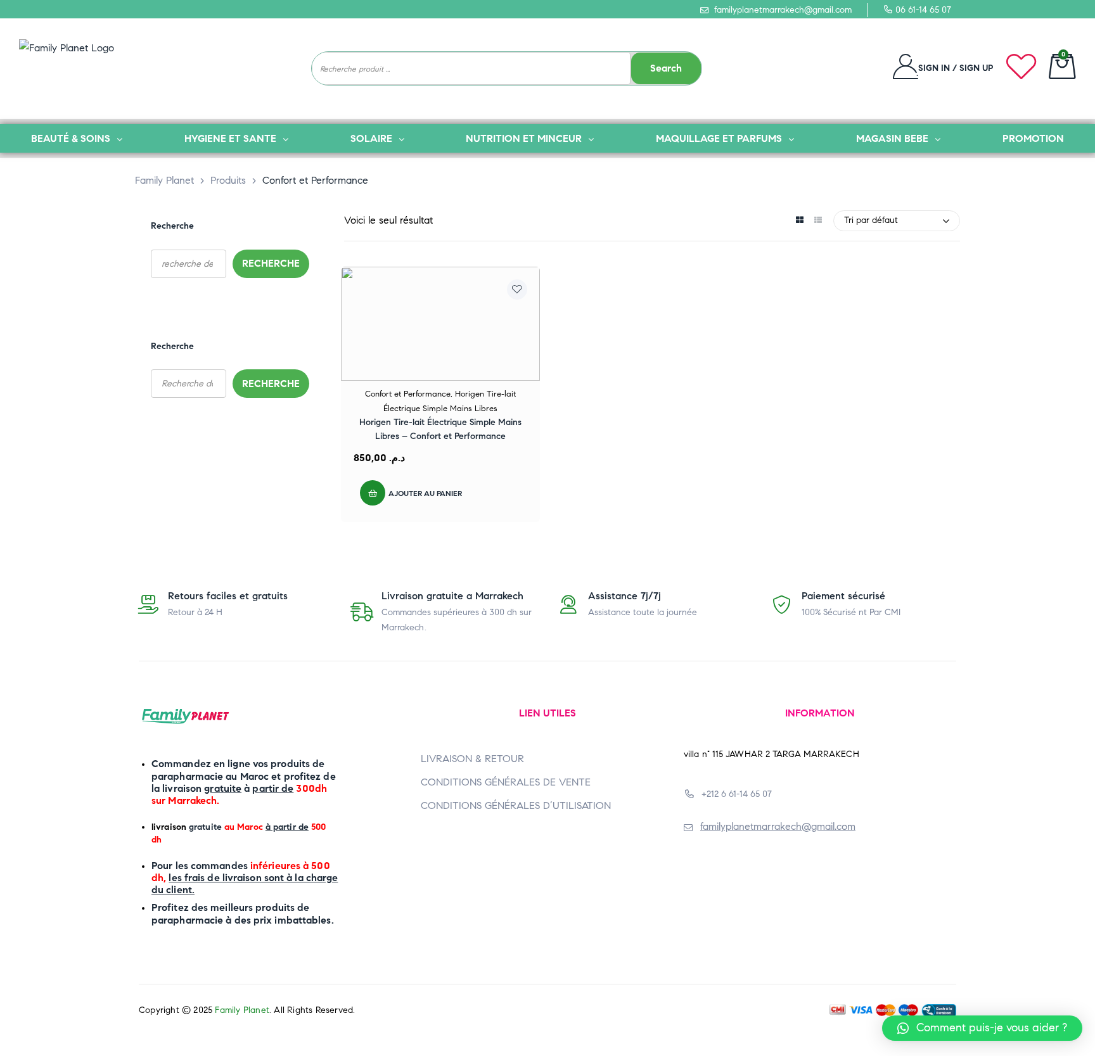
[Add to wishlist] (517, 289)
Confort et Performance (408, 394)
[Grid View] (799, 220)
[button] (982, 1028)
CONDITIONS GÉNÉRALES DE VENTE (506, 782)
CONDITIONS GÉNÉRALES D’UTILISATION (516, 805)
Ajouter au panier (425, 493)
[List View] (818, 220)
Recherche (172, 225)
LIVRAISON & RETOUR (472, 759)
